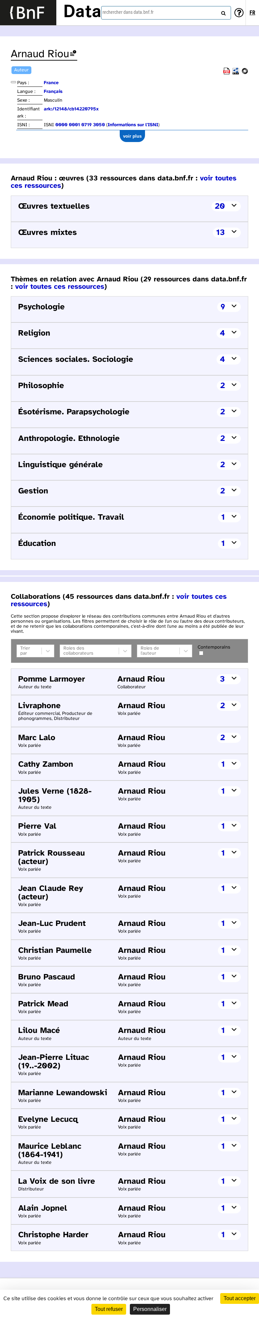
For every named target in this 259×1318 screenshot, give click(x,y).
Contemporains (214, 647)
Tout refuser (109, 1309)
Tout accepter (240, 1298)
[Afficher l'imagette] (13, 82)
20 (220, 206)
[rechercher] (222, 11)
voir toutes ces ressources (59, 286)
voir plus (132, 136)
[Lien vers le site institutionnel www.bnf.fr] (28, 12)
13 (220, 233)
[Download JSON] (244, 73)
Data (82, 12)
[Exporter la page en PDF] (226, 73)
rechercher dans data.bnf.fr (128, 12)
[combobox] (166, 13)
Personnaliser (150, 1309)
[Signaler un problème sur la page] (73, 54)
